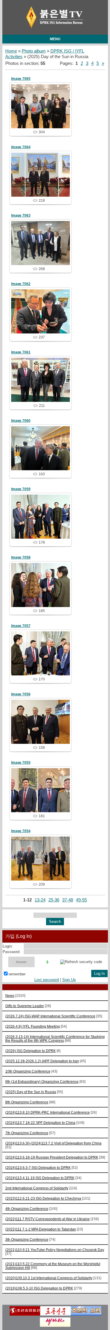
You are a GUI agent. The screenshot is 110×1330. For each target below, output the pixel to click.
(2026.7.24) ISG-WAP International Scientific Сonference (50, 1016)
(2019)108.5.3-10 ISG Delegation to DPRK (39, 1288)
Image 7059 (21, 489)
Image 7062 (21, 284)
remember (17, 974)
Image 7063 (21, 215)
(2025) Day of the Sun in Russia (30, 1092)
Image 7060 (21, 421)
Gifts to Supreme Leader (24, 1006)
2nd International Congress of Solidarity (36, 1188)
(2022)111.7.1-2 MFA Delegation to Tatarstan (40, 1229)
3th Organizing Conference (26, 1239)
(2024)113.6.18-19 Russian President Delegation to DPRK (51, 1157)
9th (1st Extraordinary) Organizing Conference (42, 1081)
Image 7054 (21, 831)
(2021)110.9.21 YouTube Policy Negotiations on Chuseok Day (54, 1250)
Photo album (34, 51)
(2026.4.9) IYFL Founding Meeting (32, 1026)
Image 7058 (21, 557)
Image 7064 (21, 147)
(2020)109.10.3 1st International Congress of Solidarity (48, 1278)
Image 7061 (21, 352)
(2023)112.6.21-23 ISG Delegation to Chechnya (43, 1198)
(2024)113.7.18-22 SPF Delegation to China (40, 1123)
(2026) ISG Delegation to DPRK (30, 1051)
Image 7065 (21, 79)
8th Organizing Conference (26, 1102)
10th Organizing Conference (27, 1071)
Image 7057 (21, 626)
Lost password (46, 979)
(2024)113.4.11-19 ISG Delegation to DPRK (40, 1178)
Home (11, 51)
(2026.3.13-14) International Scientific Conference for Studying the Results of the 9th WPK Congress (55, 1038)
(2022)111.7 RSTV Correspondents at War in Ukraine (47, 1219)
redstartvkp (43, 111)
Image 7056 (21, 694)
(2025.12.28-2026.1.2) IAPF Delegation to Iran (42, 1061)
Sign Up (69, 979)
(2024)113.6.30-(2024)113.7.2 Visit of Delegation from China (53, 1143)
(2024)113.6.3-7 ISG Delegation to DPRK (38, 1167)
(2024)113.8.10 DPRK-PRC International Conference (47, 1112)
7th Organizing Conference (26, 1133)
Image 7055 (21, 763)
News (9, 995)
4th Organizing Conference (26, 1209)
